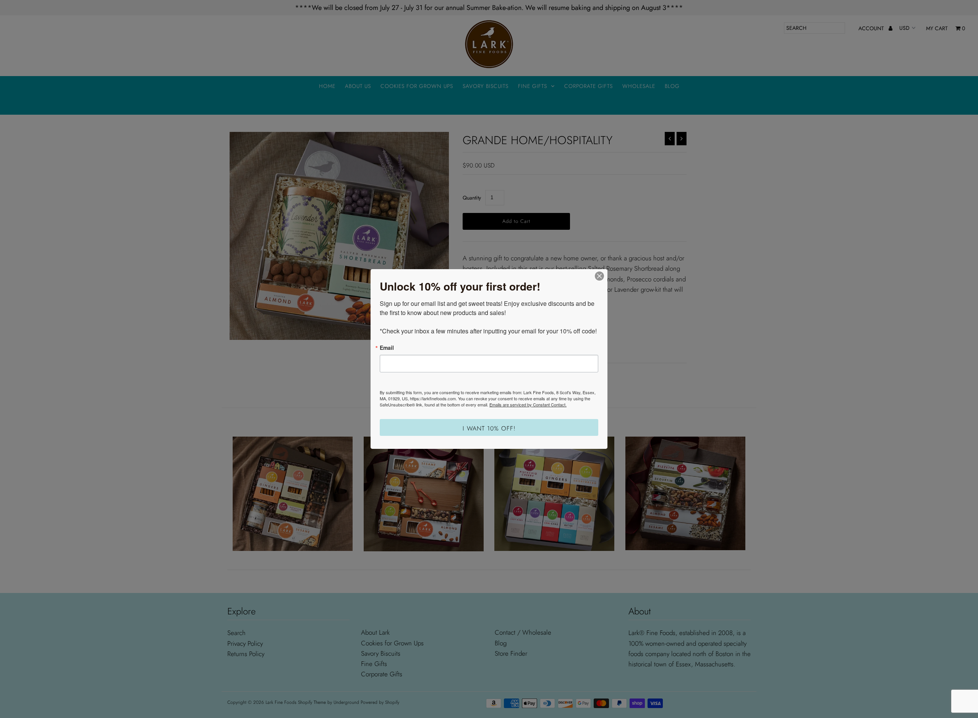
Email (387, 347)
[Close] (599, 276)
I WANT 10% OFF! (489, 428)
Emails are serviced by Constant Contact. (528, 404)
